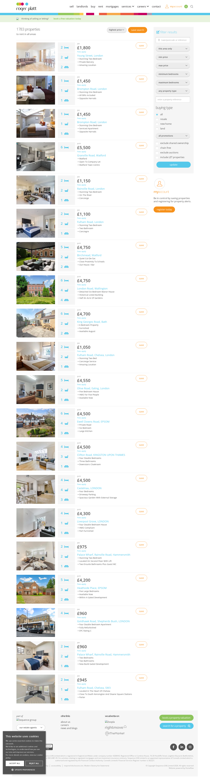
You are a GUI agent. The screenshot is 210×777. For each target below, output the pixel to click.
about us (65, 721)
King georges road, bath (92, 321)
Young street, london (90, 55)
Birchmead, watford (89, 255)
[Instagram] (190, 747)
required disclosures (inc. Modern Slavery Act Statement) (86, 765)
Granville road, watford (91, 155)
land (162, 128)
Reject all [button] (34, 763)
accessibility (56, 765)
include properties (172, 157)
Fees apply (81, 52)
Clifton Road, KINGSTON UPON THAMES (101, 455)
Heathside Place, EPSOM (92, 588)
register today (164, 209)
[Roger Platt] (26, 6)
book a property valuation (176, 717)
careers (142, 6)
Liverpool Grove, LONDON (93, 521)
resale (163, 119)
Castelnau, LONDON (89, 488)
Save (137, 30)
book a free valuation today (67, 18)
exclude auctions (169, 152)
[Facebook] (173, 747)
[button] (24, 769)
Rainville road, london (91, 188)
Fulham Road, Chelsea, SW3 (94, 687)
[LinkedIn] (181, 747)
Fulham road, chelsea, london (95, 355)
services (127, 6)
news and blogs (69, 728)
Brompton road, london (92, 89)
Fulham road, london (90, 222)
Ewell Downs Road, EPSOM (93, 421)
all (161, 114)
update (173, 164)
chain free (165, 147)
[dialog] (24, 752)
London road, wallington (92, 288)
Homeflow (189, 768)
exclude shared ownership (174, 143)
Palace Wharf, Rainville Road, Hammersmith (103, 554)
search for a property (174, 725)
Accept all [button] (14, 763)
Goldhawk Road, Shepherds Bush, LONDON (103, 621)
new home (166, 123)
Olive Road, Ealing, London (93, 388)
